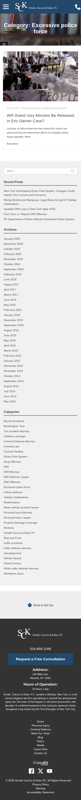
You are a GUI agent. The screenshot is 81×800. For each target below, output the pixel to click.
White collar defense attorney (21, 568)
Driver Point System (15, 456)
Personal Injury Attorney (18, 512)
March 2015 (11, 350)
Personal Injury (41, 725)
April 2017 (10, 289)
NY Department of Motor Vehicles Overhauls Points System (39, 219)
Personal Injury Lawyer (17, 517)
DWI (6, 466)
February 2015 (12, 355)
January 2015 (12, 360)
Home (40, 721)
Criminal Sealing (13, 451)
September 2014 (14, 381)
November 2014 (13, 370)
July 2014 (9, 391)
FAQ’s (40, 741)
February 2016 (12, 309)
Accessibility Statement (40, 792)
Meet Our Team (40, 733)
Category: (40, 28)
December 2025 (13, 243)
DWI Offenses (12, 482)
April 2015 (10, 345)
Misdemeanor (12, 502)
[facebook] (31, 771)
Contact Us (40, 753)
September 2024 (14, 269)
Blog (40, 737)
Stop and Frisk (12, 537)
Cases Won (40, 749)
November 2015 (13, 320)
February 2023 (12, 274)
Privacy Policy (40, 784)
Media (40, 745)
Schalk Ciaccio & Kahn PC (55, 108)
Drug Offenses (12, 461)
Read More (12, 144)
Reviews (9, 527)
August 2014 (11, 386)
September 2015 (14, 325)
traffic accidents (13, 543)
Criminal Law (11, 446)
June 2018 (10, 279)
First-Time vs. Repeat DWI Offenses (25, 214)
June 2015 (10, 335)
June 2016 (10, 299)
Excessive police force (31, 108)
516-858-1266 (40, 649)
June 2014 (10, 396)
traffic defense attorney (17, 548)
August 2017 (11, 284)
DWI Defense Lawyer (16, 476)
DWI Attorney (11, 471)
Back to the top (43, 605)
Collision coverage (15, 436)
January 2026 (12, 238)
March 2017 (11, 294)
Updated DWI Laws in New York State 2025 (29, 208)
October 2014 (12, 376)
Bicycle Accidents (14, 420)
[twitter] (40, 771)
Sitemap (40, 788)
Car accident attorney (16, 431)
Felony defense (13, 492)
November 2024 (13, 259)
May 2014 (10, 401)
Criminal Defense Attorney (19, 441)
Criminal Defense (40, 729)
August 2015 (11, 330)
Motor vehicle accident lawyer (21, 507)
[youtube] (49, 771)
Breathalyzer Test (14, 426)
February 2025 (12, 253)
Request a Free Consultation (40, 659)
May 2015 (10, 340)
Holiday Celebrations (16, 497)
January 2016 (12, 314)
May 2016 (10, 304)
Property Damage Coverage (20, 522)
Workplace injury (14, 573)
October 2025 (12, 248)
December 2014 (13, 365)
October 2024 (12, 264)
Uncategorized (12, 553)
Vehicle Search (12, 558)
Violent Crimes (12, 563)
